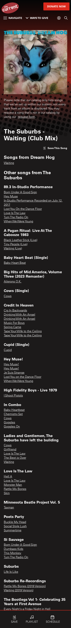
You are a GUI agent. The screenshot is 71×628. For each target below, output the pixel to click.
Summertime (12, 530)
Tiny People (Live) (15, 244)
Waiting (9, 163)
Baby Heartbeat (14, 410)
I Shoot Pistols (13, 395)
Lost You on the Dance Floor (22, 377)
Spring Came (12, 327)
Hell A (8, 476)
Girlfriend (10, 449)
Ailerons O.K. (12, 281)
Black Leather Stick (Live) (20, 240)
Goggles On (12, 426)
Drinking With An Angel (19, 314)
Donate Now (56, 6)
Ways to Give (39, 18)
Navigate (15, 18)
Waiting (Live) (13, 248)
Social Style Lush (15, 526)
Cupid (8, 350)
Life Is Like (11, 572)
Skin (7, 493)
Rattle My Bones (15, 489)
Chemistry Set (13, 414)
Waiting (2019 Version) (18, 590)
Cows (8, 296)
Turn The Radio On (16, 217)
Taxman (9, 507)
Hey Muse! (11, 364)
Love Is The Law (14, 213)
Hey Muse (11, 196)
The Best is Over (15, 458)
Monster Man (13, 485)
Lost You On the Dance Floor (23, 209)
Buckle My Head (15, 522)
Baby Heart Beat (15, 263)
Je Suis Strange (14, 372)
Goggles (9, 422)
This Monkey (12, 553)
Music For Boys (14, 323)
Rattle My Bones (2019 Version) (25, 586)
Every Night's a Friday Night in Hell (27, 609)
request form (26, 117)
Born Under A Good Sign (20, 192)
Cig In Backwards (15, 310)
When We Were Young (18, 221)
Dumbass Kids (13, 549)
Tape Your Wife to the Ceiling (23, 331)
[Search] (66, 18)
